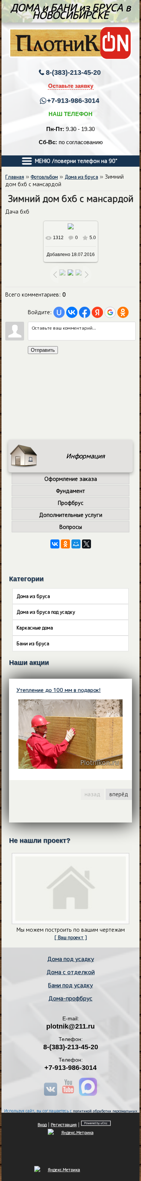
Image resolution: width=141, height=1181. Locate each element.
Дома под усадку (70, 959)
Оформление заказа (70, 478)
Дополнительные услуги (70, 514)
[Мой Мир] (75, 543)
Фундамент (70, 490)
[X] (86, 543)
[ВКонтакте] (54, 543)
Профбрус (70, 502)
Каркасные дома (35, 627)
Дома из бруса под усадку (46, 612)
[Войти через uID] (59, 312)
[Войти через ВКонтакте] (71, 312)
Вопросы (70, 526)
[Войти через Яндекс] (97, 312)
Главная (14, 176)
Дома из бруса (81, 176)
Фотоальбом (44, 176)
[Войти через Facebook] (84, 312)
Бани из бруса (33, 643)
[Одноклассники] (65, 543)
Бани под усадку (70, 985)
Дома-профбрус (70, 998)
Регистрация (64, 1125)
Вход (42, 1125)
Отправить (43, 350)
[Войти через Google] (110, 312)
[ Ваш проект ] (71, 937)
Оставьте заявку (70, 86)
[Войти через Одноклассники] (123, 312)
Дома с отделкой (71, 972)
